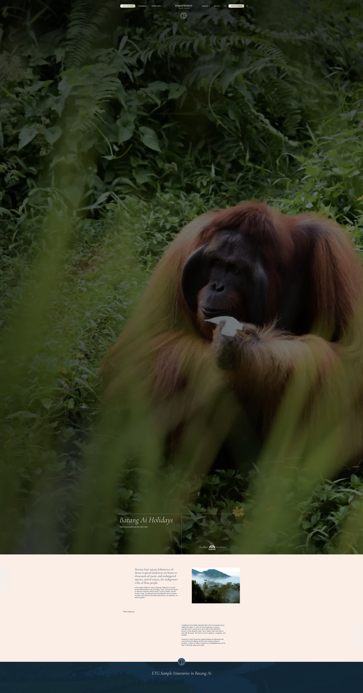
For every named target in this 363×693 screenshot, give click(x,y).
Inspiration (205, 6)
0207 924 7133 (128, 6)
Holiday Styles (156, 6)
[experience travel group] (183, 6)
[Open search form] (225, 6)
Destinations (142, 6)
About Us (217, 6)
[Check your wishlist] (247, 6)
